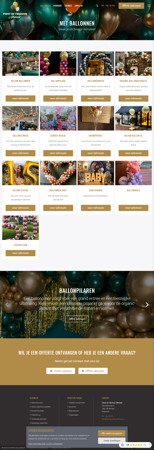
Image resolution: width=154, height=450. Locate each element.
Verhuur (57, 5)
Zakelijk (79, 5)
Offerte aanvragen (131, 5)
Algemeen (34, 398)
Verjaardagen (74, 415)
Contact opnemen (63, 370)
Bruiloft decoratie (37, 411)
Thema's (68, 5)
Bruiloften (72, 407)
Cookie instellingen (112, 440)
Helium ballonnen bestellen (41, 407)
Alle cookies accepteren (111, 433)
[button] (147, 304)
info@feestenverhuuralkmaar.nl (113, 419)
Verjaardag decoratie (38, 419)
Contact (105, 398)
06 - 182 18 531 (107, 416)
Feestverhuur (36, 415)
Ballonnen (45, 5)
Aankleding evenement (39, 423)
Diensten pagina (74, 398)
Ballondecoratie (37, 403)
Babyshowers (74, 411)
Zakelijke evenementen (77, 403)
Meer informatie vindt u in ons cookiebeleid (45, 444)
